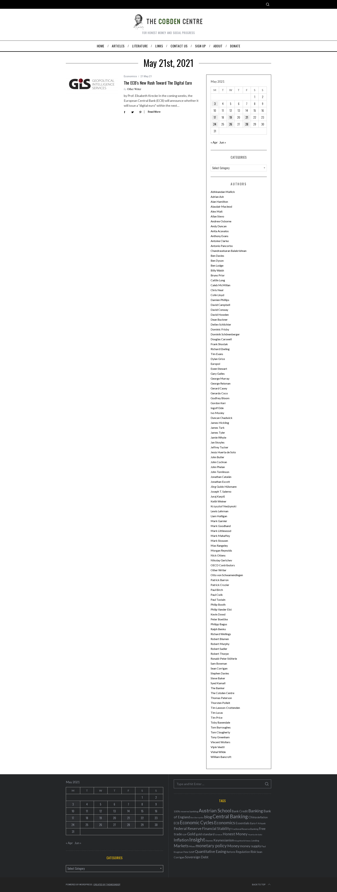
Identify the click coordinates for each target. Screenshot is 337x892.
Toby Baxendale (220, 722)
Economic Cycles (197, 822)
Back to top (259, 884)
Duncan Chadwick (221, 417)
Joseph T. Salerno (221, 491)
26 (230, 124)
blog (208, 816)
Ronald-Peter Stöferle (224, 658)
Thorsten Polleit (220, 702)
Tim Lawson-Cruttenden (225, 707)
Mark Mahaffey (220, 535)
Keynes (209, 840)
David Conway (219, 309)
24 (214, 124)
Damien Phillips (220, 299)
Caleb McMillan (220, 285)
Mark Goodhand (221, 526)
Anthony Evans (219, 236)
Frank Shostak (219, 344)
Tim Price (216, 717)
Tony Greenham (220, 737)
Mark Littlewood (221, 530)
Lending (255, 840)
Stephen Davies (220, 673)
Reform (230, 851)
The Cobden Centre (222, 693)
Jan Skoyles (217, 442)
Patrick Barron (220, 580)
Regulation (243, 852)
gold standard (205, 834)
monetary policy (211, 845)
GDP (184, 834)
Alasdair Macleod (221, 206)
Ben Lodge (217, 265)
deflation (262, 817)
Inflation (181, 839)
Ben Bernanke (197, 817)
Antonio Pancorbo (222, 245)
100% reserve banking (186, 811)
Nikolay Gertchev (221, 560)
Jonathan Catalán (221, 476)
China (252, 817)
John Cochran (219, 462)
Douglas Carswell (221, 339)
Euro (253, 823)
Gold (191, 834)
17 (215, 117)
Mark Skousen (219, 540)
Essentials (242, 823)
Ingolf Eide (217, 408)
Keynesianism (223, 840)
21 (247, 117)
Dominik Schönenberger (225, 334)
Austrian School (215, 810)
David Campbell (220, 304)
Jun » (222, 142)
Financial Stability (216, 828)
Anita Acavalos (220, 231)
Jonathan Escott (220, 481)
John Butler (217, 457)
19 (230, 117)
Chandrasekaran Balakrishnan (228, 250)
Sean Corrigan (219, 668)
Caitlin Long (218, 280)
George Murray (220, 378)
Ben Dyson (217, 260)
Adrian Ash (217, 196)
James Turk (217, 427)
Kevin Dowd (218, 614)
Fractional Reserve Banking (244, 829)
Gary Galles (218, 373)
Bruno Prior (218, 275)
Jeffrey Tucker (219, 447)
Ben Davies (217, 255)
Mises (192, 846)
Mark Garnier (219, 521)
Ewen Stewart (219, 368)
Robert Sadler (219, 648)
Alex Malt (217, 211)
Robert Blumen (220, 639)
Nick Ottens (218, 555)
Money (233, 845)
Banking (255, 810)
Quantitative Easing (210, 851)
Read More (154, 111)
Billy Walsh (217, 270)
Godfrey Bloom (220, 398)
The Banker (218, 688)
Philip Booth (218, 604)
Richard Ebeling (220, 349)
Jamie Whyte (218, 437)
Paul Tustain (218, 599)
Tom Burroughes (221, 727)
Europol (215, 363)
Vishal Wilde (218, 752)
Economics (130, 76)
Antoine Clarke (220, 241)
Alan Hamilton (219, 201)
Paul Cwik (217, 594)
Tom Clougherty (220, 732)
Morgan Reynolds (221, 550)
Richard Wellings (221, 634)
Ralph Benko (218, 629)
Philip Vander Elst (221, 609)
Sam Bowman (219, 663)
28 (246, 124)
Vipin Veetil (217, 747)
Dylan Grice (218, 358)
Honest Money (235, 834)
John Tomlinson (220, 471)
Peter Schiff (188, 852)
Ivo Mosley (217, 413)
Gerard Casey (219, 388)
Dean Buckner (219, 319)
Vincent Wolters (220, 742)
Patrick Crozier (220, 584)
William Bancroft (221, 756)
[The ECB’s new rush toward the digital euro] (92, 85)
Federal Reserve (187, 828)
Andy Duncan (219, 226)
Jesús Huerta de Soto (223, 452)
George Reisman (220, 383)
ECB (176, 823)
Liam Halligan (219, 516)
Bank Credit (240, 811)
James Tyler (218, 432)
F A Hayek (261, 823)
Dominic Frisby (220, 329)
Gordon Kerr (218, 403)
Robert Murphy (220, 643)
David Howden (220, 314)
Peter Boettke (219, 619)
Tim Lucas (217, 712)
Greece (218, 834)
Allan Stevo (217, 216)
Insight (197, 839)
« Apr (214, 142)
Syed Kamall (218, 683)
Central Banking (230, 816)
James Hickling (220, 422)
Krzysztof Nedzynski (223, 506)
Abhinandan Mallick (223, 191)
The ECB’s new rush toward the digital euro (158, 82)
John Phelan (218, 467)
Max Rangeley (219, 545)
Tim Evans (217, 354)
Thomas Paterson (221, 697)
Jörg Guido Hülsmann (224, 486)
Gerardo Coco (219, 393)
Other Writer (134, 89)
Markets (181, 845)
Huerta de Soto (255, 834)
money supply (250, 846)
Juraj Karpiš (218, 496)
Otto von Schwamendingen (227, 575)
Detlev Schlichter (221, 324)
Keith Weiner (218, 501)
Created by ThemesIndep (106, 884)
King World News (242, 840)
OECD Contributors (223, 565)
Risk (253, 852)
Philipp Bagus (219, 624)
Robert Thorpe (220, 653)
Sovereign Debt (197, 857)
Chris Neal (217, 290)
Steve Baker (218, 678)
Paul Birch (217, 589)
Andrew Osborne (221, 221)
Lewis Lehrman (219, 511)
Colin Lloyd (217, 295)
